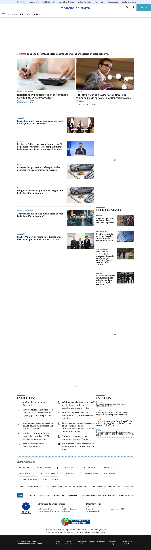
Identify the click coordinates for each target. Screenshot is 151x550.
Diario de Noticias (68, 507)
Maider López (22, 101)
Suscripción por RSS (117, 509)
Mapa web (89, 509)
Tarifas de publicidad (93, 511)
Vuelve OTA (24, 468)
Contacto (31, 495)
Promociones (44, 495)
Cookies (91, 541)
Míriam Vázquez (82, 104)
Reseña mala (109, 468)
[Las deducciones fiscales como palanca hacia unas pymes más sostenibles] (80, 125)
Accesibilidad (101, 541)
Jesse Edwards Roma (66, 468)
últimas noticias (108, 210)
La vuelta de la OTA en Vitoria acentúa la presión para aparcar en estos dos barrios (68, 54)
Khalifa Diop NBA (43, 468)
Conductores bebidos (48, 473)
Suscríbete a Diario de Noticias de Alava (98, 495)
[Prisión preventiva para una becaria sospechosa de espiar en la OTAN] (125, 237)
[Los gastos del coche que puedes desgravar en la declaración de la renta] (80, 195)
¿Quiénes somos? (126, 495)
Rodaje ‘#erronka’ (90, 468)
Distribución (90, 507)
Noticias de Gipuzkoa (69, 509)
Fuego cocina (25, 473)
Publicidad (72, 495)
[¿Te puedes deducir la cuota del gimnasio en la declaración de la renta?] (80, 218)
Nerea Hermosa (71, 473)
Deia (39, 507)
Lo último (103, 398)
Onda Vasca (66, 511)
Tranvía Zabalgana (28, 479)
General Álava (91, 473)
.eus (20, 495)
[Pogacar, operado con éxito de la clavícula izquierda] (125, 220)
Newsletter (59, 495)
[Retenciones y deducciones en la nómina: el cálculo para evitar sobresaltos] (46, 74)
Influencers (109, 473)
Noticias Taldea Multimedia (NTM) (49, 511)
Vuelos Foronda (50, 479)
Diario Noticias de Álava (46, 509)
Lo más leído (26, 398)
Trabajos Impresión (117, 507)
